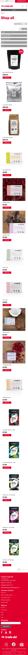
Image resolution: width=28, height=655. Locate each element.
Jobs (2, 617)
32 (22, 29)
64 (25, 29)
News (2, 612)
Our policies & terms (5, 597)
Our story (3, 607)
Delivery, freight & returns (7, 595)
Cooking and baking (6, 35)
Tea (2, 46)
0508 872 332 (10, 585)
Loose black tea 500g (8, 137)
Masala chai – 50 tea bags (8, 527)
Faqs (2, 615)
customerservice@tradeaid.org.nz (11, 587)
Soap (3, 42)
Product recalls (4, 602)
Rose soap (5, 300)
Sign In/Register (21, 1)
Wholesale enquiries (5, 600)
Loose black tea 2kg (7, 105)
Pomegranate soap (7, 365)
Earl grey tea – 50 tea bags (9, 495)
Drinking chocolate (6, 39)
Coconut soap (6, 332)
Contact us (3, 592)
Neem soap (5, 267)
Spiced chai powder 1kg (8, 72)
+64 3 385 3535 (7, 582)
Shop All (14, 10)
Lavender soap (6, 235)
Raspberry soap (6, 202)
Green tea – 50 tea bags (8, 560)
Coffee (3, 32)
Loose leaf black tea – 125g (9, 430)
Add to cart (7, 77)
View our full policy (8, 653)
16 (20, 29)
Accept (20, 653)
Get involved (4, 610)
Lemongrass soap (7, 170)
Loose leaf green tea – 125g (9, 462)
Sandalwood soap (6, 397)
